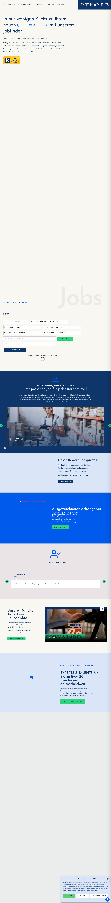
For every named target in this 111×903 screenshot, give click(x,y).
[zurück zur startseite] (94, 4)
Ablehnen (82, 896)
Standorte (61, 5)
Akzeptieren (69, 896)
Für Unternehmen (24, 5)
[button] (107, 878)
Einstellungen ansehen (99, 896)
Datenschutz (83, 899)
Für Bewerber (8, 5)
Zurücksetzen (15, 350)
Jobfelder (38, 5)
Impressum (89, 899)
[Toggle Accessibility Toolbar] (107, 899)
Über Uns (50, 5)
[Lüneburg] (31, 677)
